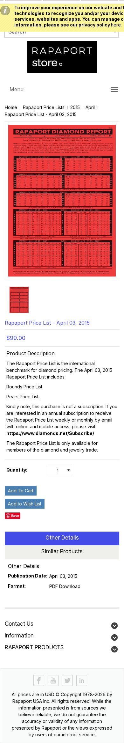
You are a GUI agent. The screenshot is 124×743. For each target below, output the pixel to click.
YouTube (53, 680)
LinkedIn (81, 680)
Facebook (39, 680)
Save (15, 515)
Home (11, 107)
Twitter (67, 680)
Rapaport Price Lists (44, 107)
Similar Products (62, 551)
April (90, 107)
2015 (75, 107)
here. (116, 24)
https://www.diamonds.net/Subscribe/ (50, 433)
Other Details (62, 537)
